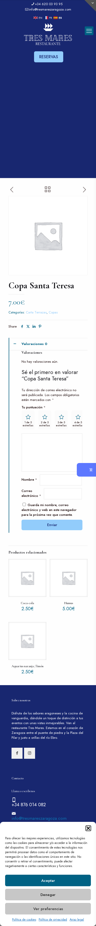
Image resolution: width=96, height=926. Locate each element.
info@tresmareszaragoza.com (50, 9)
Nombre (29, 479)
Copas (53, 312)
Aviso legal (77, 919)
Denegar (48, 895)
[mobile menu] (89, 30)
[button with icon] (17, 753)
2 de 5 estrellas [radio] (44, 423)
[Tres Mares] (48, 34)
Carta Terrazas (36, 312)
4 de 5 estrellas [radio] (78, 423)
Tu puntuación (34, 407)
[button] (88, 828)
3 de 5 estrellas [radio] (61, 423)
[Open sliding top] (90, 6)
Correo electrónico (31, 493)
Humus (68, 603)
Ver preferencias (48, 909)
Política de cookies (24, 919)
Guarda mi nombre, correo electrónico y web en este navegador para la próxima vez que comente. (49, 510)
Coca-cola (27, 603)
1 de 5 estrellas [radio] (28, 423)
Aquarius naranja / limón (28, 666)
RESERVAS (48, 57)
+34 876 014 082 (29, 804)
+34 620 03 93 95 (48, 4)
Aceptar (48, 880)
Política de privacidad (53, 919)
